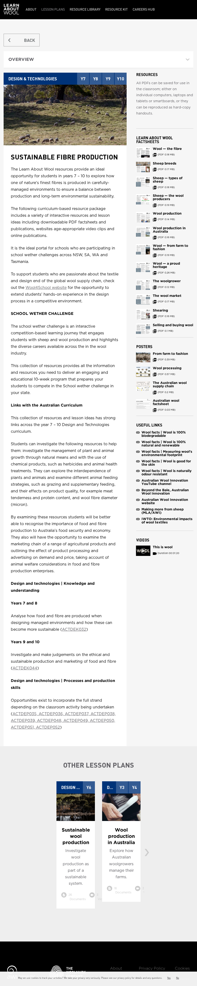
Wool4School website (46, 288)
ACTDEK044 (24, 668)
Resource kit (116, 9)
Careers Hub (144, 9)
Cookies (182, 968)
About (31, 9)
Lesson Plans (53, 9)
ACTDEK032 (74, 629)
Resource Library (85, 9)
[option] (75, 848)
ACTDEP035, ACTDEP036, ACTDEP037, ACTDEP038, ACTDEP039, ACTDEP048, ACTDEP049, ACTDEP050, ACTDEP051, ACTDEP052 (63, 720)
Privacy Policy (152, 968)
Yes (169, 977)
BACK (29, 40)
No (177, 977)
